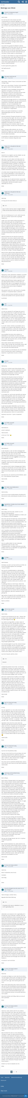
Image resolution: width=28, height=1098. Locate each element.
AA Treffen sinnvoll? (9, 422)
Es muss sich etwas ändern (11, 865)
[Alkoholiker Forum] (5, 1)
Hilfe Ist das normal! (9, 609)
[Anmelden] (22, 2)
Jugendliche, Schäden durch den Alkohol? (14, 504)
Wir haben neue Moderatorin (12, 487)
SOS (5, 304)
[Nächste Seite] (16, 1072)
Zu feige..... (7, 557)
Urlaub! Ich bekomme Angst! (11, 12)
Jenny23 (6, 269)
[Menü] (26, 1)
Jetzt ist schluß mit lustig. (11, 702)
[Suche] (19, 1)
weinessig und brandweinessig (12, 773)
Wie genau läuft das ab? (10, 76)
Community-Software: (10, 1095)
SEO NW (24, 1095)
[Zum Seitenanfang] (25, 1096)
